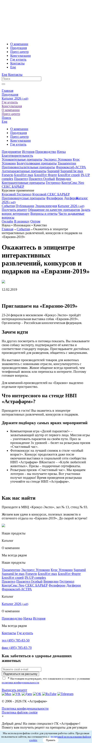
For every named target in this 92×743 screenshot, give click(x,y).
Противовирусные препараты (23, 198)
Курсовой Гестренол (16, 194)
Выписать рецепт (14, 690)
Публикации (25, 206)
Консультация (12, 106)
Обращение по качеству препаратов (54, 210)
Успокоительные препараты (22, 159)
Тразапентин (67, 163)
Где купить (18, 59)
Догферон (71, 198)
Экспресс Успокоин (57, 159)
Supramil (53, 171)
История (28, 152)
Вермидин (63, 179)
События (8, 206)
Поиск (6, 118)
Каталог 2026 (15, 98)
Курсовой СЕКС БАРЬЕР (51, 194)
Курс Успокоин (62, 570)
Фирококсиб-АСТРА (71, 167)
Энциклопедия (46, 206)
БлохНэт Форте (45, 175)
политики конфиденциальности (20, 682)
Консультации (20, 55)
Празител (21, 179)
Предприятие (11, 152)
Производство (45, 152)
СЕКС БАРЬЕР (13, 186)
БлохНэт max (23, 175)
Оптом (35, 221)
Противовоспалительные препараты (28, 167)
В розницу (22, 221)
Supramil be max (71, 171)
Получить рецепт (14, 210)
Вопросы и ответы (44, 213)
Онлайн (7, 221)
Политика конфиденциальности (25, 708)
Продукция (18, 48)
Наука (61, 152)
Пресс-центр (19, 52)
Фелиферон (54, 198)
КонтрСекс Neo (72, 182)
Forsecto (7, 175)
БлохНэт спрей (69, 175)
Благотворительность (17, 155)
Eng (13, 67)
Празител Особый (42, 179)
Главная (7, 90)
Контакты (17, 63)
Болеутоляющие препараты (37, 163)
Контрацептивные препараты (23, 182)
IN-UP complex (35, 577)
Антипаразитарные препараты (24, 171)
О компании (19, 44)
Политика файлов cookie (20, 712)
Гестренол (53, 182)
